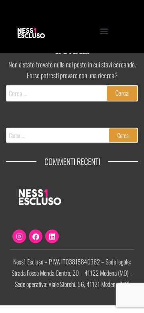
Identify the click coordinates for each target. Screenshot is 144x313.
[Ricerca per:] (72, 93)
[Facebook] (35, 236)
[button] (104, 30)
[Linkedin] (52, 236)
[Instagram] (19, 236)
